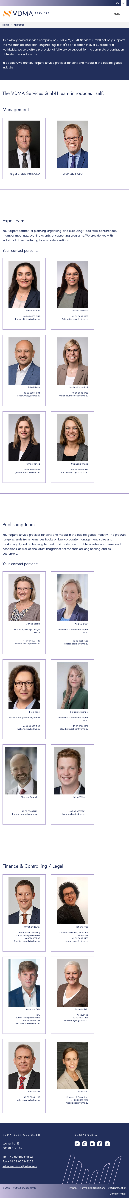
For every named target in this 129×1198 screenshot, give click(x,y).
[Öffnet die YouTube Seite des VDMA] (92, 1145)
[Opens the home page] (28, 20)
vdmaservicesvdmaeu (20, 1166)
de (117, 2)
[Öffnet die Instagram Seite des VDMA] (84, 1145)
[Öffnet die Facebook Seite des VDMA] (99, 1145)
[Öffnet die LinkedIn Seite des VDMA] (77, 1145)
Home (6, 24)
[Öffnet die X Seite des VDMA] (107, 1145)
